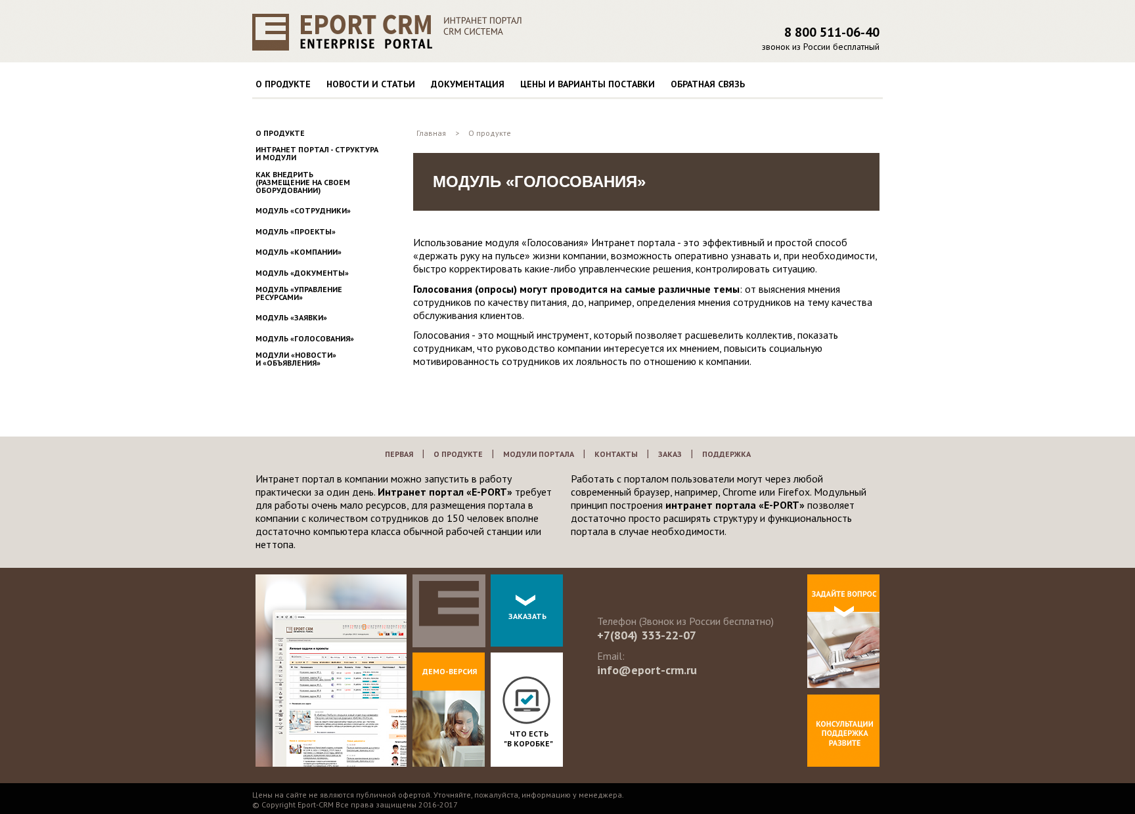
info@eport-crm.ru (647, 669)
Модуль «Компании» (299, 252)
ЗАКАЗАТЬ (527, 616)
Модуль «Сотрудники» (303, 211)
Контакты (616, 454)
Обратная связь (708, 84)
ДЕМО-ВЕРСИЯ (449, 671)
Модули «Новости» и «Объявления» (296, 359)
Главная (431, 133)
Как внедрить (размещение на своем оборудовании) (303, 182)
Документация (467, 84)
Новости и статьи (370, 84)
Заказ (670, 454)
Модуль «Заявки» (291, 318)
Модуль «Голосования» (305, 339)
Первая (399, 454)
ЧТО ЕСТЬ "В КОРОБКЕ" (528, 738)
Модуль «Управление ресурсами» (299, 293)
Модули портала (538, 454)
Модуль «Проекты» (296, 232)
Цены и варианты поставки (587, 84)
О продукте (283, 84)
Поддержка (726, 454)
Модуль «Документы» (302, 273)
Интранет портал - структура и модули (317, 153)
